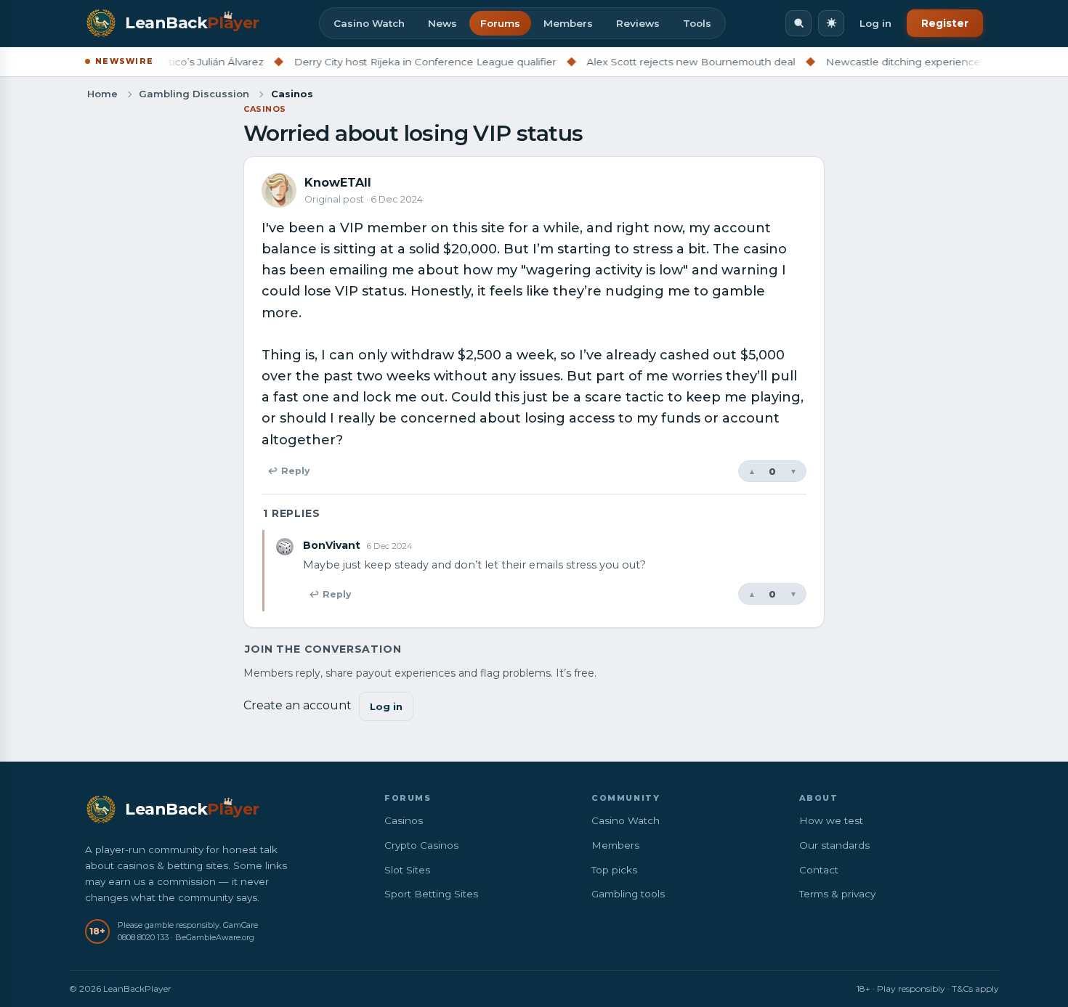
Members (568, 23)
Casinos (264, 109)
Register (944, 23)
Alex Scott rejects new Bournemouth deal (666, 62)
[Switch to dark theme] (831, 23)
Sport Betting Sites (431, 894)
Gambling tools (628, 894)
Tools (697, 23)
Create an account (297, 705)
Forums (500, 23)
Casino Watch (369, 23)
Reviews (638, 23)
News (442, 23)
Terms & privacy (837, 894)
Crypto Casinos (421, 845)
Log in (875, 23)
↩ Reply (288, 470)
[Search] (798, 23)
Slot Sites (407, 870)
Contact (818, 870)
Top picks (614, 870)
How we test (831, 820)
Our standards (834, 845)
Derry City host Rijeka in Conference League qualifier (401, 62)
